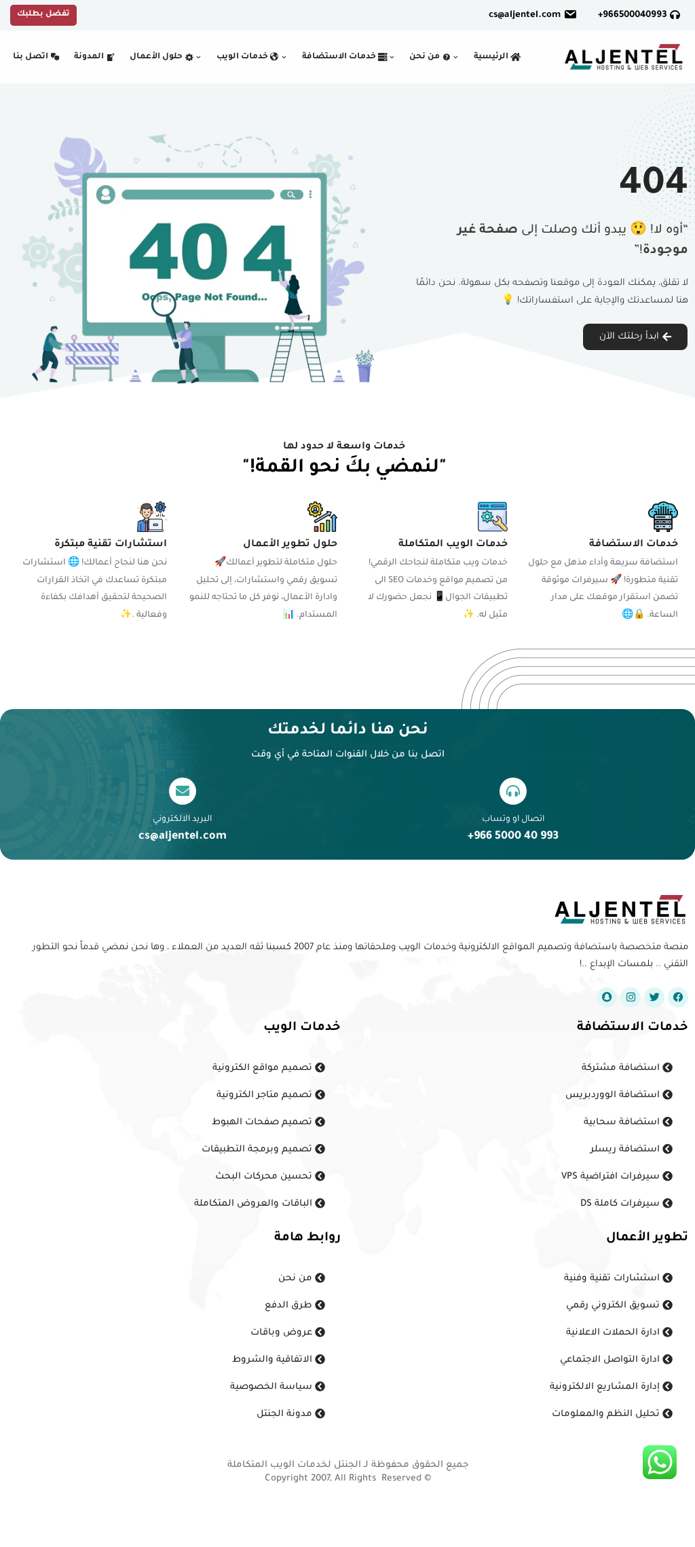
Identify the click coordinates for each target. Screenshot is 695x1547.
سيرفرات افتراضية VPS (611, 1177)
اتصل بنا (31, 57)
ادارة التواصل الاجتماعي (611, 1360)
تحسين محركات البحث (265, 1177)
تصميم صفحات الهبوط (263, 1123)
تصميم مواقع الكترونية (263, 1068)
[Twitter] (654, 997)
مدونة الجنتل (286, 1414)
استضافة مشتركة (622, 1068)
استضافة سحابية (623, 1123)
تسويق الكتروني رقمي (614, 1306)
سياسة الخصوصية (272, 1387)
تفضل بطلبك (43, 14)
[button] (455, 57)
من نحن (296, 1279)
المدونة (90, 57)
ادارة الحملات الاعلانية (614, 1333)
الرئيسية (492, 57)
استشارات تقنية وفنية (613, 1279)
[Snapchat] (607, 997)
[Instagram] (630, 997)
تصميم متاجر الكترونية (266, 1095)
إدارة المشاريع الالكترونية (606, 1387)
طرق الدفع (290, 1306)
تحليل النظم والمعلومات (607, 1414)
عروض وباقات (282, 1333)
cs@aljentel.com (525, 15)
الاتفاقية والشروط (273, 1360)
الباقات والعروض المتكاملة (254, 1204)
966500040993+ (634, 15)
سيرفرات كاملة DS (621, 1204)
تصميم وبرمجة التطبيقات (258, 1150)
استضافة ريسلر (626, 1150)
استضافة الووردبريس (613, 1095)
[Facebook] (678, 997)
